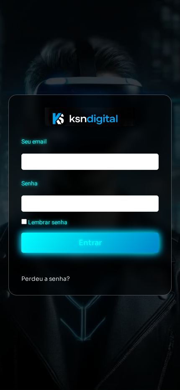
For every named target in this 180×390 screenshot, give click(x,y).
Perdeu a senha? (45, 278)
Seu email (33, 141)
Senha (29, 183)
